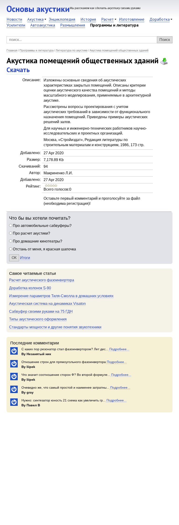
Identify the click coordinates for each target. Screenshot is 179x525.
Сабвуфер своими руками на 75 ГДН (41, 311)
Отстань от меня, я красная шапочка (44, 249)
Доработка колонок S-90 (30, 288)
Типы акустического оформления (38, 319)
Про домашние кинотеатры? (37, 241)
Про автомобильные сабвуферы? (42, 226)
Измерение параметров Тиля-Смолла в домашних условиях (61, 296)
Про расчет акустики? (31, 233)
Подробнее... (118, 349)
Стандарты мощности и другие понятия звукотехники (55, 327)
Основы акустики (38, 8)
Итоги (25, 258)
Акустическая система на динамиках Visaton (47, 304)
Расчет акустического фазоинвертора (41, 280)
